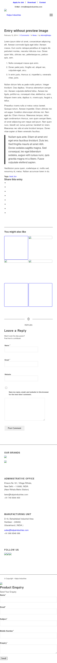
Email (7, 359)
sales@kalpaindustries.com (16, 530)
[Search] (44, 15)
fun (15, 176)
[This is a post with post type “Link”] (16, 247)
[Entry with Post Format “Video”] (16, 295)
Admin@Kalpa (46, 35)
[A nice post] (16, 271)
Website (8, 374)
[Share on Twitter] (8, 187)
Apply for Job (18, 2)
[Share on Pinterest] (8, 191)
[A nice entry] (40, 271)
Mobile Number (7, 631)
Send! (3, 658)
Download (32, 2)
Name (7, 345)
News (35, 35)
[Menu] (51, 15)
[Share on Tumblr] (8, 200)
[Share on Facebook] (8, 182)
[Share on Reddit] (8, 208)
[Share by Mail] (8, 212)
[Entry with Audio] (40, 295)
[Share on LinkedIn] (8, 195)
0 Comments (24, 35)
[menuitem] (18, 2)
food (11, 176)
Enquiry (3, 643)
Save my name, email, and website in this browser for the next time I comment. (29, 393)
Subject (3, 619)
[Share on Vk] (8, 204)
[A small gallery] (40, 247)
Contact (42, 2)
